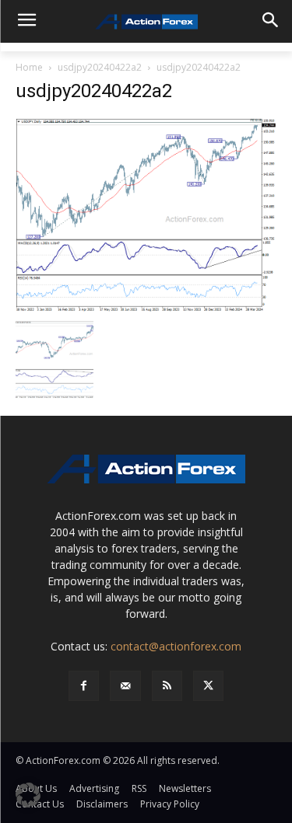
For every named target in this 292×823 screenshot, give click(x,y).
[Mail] (125, 686)
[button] (28, 795)
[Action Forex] (146, 21)
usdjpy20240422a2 (100, 67)
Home (29, 67)
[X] (208, 686)
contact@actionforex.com (176, 646)
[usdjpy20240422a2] (146, 214)
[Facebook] (84, 686)
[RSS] (167, 686)
